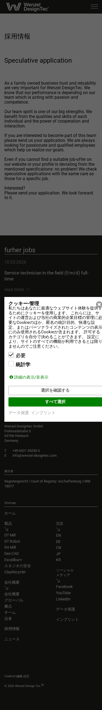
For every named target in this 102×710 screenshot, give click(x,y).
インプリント (43, 413)
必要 (21, 355)
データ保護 (18, 413)
